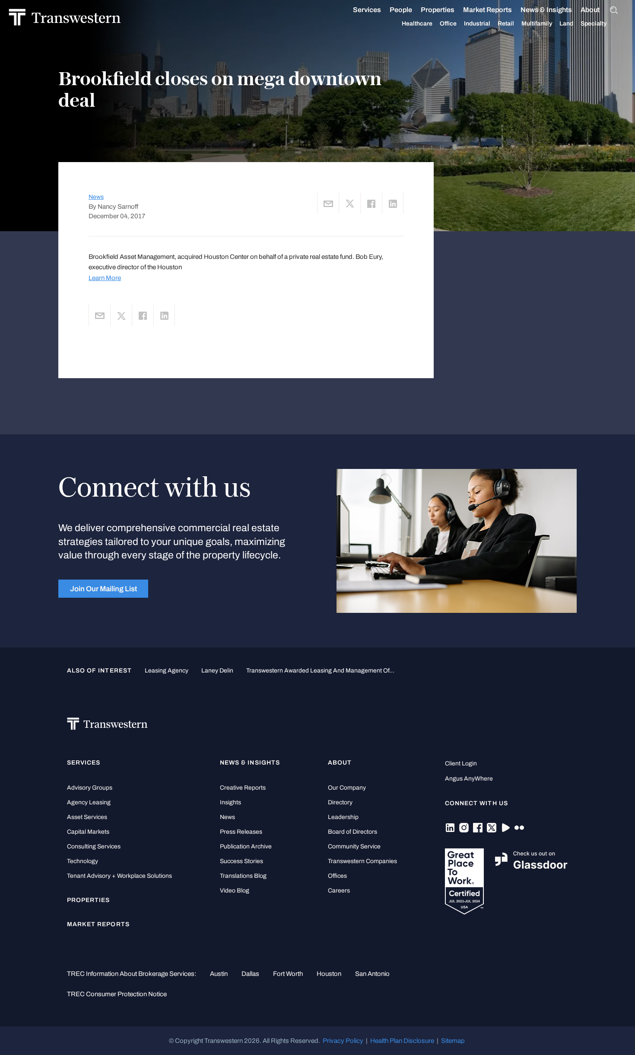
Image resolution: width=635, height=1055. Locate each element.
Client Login (461, 763)
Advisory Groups (89, 787)
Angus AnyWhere (469, 778)
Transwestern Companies (362, 861)
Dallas (250, 973)
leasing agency (166, 670)
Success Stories (241, 861)
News (96, 197)
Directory (340, 802)
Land (566, 23)
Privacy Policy (343, 1040)
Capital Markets (88, 832)
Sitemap (453, 1040)
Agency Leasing (89, 802)
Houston (329, 973)
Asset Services (87, 817)
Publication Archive (246, 846)
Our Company (347, 787)
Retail (506, 23)
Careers (339, 890)
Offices (337, 876)
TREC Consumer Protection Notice (117, 994)
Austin (219, 973)
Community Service (354, 846)
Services (367, 9)
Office (448, 23)
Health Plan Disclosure (402, 1040)
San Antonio (372, 973)
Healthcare (417, 23)
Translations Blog (243, 876)
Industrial (477, 23)
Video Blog (234, 890)
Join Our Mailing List (103, 589)
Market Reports (487, 9)
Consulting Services (94, 846)
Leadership (343, 817)
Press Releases (241, 832)
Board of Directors (352, 832)
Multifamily (536, 23)
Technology (82, 861)
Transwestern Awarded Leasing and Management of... (320, 670)
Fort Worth (288, 973)
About (590, 9)
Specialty (593, 23)
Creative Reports (243, 787)
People (401, 9)
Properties (437, 9)
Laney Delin (217, 670)
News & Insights (546, 9)
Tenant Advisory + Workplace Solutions (119, 876)
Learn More (105, 277)
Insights (230, 802)
